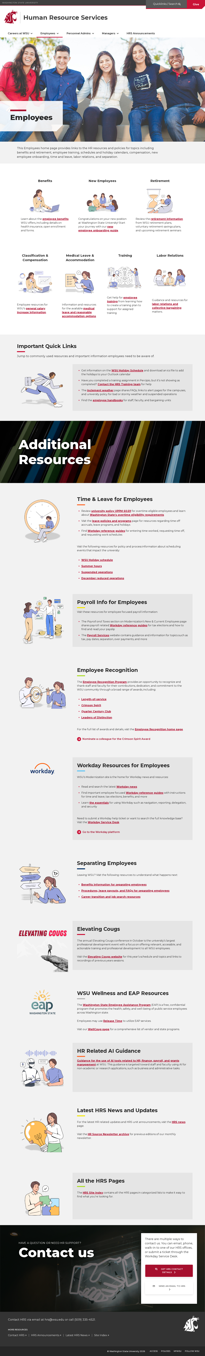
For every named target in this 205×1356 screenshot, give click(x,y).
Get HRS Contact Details (171, 1270)
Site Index (100, 1335)
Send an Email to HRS (171, 1286)
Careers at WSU (18, 33)
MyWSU (177, 1351)
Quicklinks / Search (165, 3)
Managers (108, 33)
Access (154, 1351)
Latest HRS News (76, 1335)
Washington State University (20, 2)
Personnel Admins (79, 33)
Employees (48, 33)
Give (196, 4)
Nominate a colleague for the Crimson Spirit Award (116, 738)
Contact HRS (16, 1335)
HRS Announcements (141, 33)
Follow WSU (192, 1351)
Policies (165, 1351)
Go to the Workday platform (101, 832)
